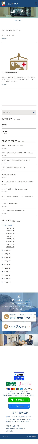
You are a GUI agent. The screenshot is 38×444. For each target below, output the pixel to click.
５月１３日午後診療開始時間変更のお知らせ (14, 210)
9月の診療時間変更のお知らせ (10, 72)
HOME (16, 20)
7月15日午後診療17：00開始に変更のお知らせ (14, 189)
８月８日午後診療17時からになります (12, 145)
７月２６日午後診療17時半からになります (13, 167)
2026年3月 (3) (10, 241)
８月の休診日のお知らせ (8, 174)
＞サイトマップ (5, 436)
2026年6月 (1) (10, 233)
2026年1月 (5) (10, 247)
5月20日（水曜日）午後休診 (9, 203)
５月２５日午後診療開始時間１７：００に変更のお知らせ (17, 196)
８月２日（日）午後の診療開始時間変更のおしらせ (16, 160)
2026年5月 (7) (10, 236)
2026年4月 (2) (10, 239)
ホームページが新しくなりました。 (12, 30)
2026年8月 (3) (10, 228)
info (5, 25)
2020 (19, 20)
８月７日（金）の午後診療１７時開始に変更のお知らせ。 (17, 153)
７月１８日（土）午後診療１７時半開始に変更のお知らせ (17, 181)
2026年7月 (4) (10, 230)
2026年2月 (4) (10, 244)
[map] (19, 357)
